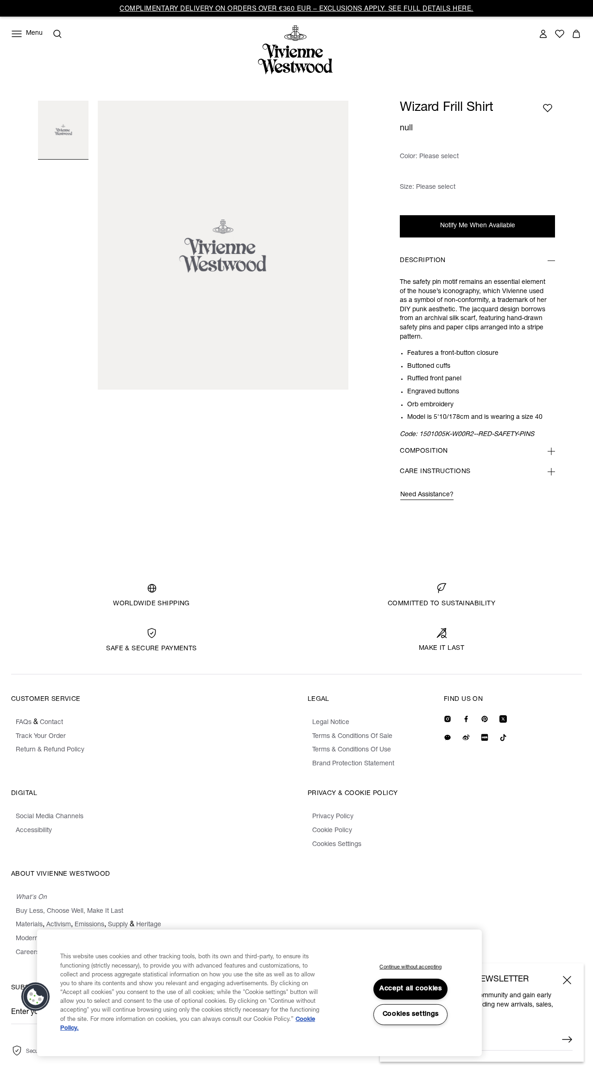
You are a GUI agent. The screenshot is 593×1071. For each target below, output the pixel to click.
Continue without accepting (410, 967)
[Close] (567, 980)
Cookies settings (411, 1014)
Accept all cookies (410, 989)
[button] (35, 997)
